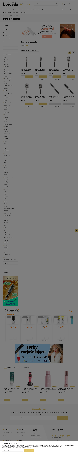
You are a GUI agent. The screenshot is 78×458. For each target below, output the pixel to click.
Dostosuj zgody (19, 450)
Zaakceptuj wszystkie (29, 450)
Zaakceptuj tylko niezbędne (8, 450)
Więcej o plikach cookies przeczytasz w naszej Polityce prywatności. (16, 447)
